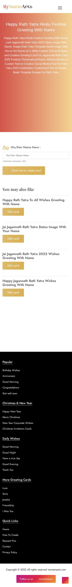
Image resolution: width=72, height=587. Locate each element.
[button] (60, 9)
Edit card (13, 211)
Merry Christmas (11, 417)
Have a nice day (11, 458)
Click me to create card (26, 170)
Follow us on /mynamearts (36, 579)
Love (5, 488)
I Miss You (8, 511)
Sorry (5, 494)
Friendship (8, 505)
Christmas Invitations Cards (17, 429)
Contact (7, 546)
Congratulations (11, 387)
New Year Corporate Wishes (18, 423)
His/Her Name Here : (26, 147)
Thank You (8, 470)
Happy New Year (12, 411)
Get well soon (10, 393)
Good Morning (11, 382)
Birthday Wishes (11, 370)
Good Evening (10, 464)
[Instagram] (65, 580)
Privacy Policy (10, 552)
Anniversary (9, 376)
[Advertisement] (36, 103)
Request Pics (9, 541)
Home (6, 529)
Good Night (9, 452)
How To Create (10, 535)
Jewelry (6, 499)
